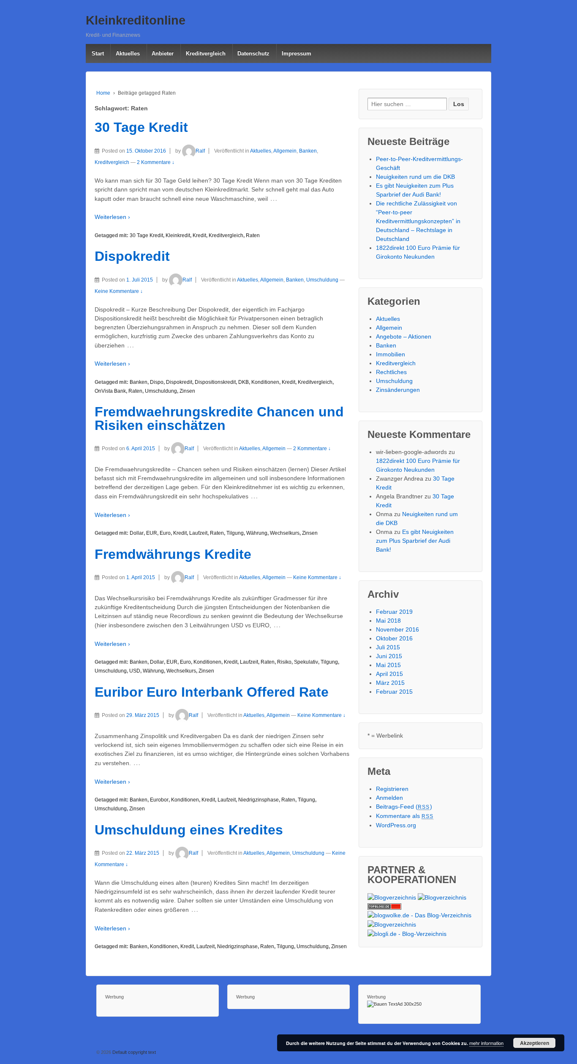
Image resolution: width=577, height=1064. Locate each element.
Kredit (199, 235)
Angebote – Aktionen (403, 336)
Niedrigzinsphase (258, 800)
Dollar (137, 533)
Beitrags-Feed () (404, 806)
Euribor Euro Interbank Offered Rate (212, 692)
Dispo (156, 382)
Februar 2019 (394, 611)
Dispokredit (132, 256)
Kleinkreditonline (135, 20)
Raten (253, 235)
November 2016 (397, 629)
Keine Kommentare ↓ (119, 291)
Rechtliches (391, 372)
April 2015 (389, 673)
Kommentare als (405, 815)
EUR (151, 533)
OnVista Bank (110, 391)
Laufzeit (198, 533)
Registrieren (392, 788)
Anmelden (389, 797)
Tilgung (235, 533)
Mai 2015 (388, 665)
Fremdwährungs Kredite (173, 554)
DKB (243, 382)
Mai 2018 (388, 620)
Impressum (296, 53)
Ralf (200, 151)
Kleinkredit (178, 235)
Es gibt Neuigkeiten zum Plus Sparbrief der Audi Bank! (415, 540)
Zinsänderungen (398, 389)
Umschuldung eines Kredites (189, 829)
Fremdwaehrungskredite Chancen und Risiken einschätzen (219, 418)
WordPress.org (396, 825)
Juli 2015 (388, 647)
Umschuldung (322, 280)
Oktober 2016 (394, 638)
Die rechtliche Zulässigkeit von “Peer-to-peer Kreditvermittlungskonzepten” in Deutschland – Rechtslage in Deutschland (418, 221)
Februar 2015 (394, 691)
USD (134, 671)
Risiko (284, 662)
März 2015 (390, 682)
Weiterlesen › (112, 216)
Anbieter (163, 53)
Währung (256, 533)
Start (98, 53)
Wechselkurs (284, 533)
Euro (165, 533)
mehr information (486, 1042)
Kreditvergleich (206, 53)
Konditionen (265, 382)
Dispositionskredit (215, 382)
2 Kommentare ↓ (155, 162)
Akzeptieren (534, 1043)
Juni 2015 (389, 656)
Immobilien (390, 354)
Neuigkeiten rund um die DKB (415, 176)
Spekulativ (306, 662)
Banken (308, 151)
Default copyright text (133, 1052)
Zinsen (187, 391)
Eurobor (159, 800)
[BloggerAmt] (391, 897)
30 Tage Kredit (141, 127)
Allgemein (285, 151)
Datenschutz (253, 53)
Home (103, 93)
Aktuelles (128, 53)
